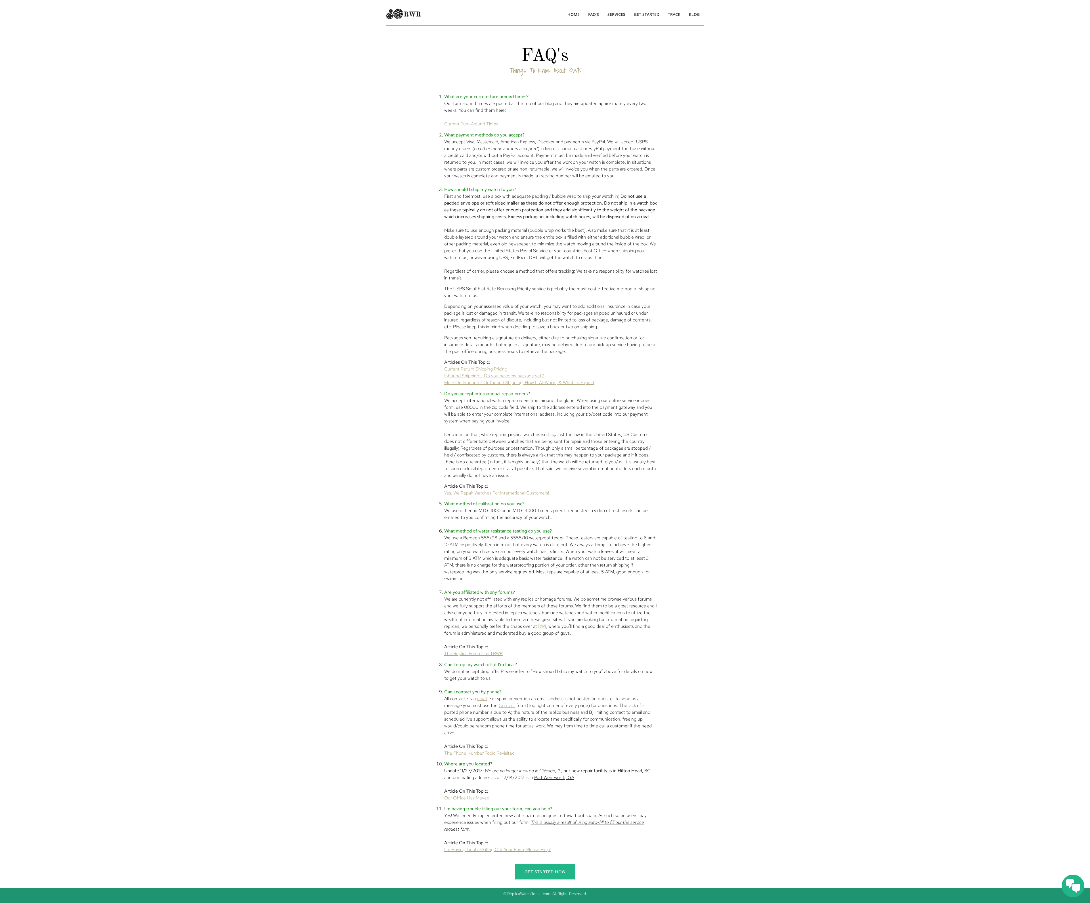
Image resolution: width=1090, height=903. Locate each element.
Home (573, 14)
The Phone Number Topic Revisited (479, 753)
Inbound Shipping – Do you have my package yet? (494, 376)
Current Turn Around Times (471, 124)
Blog (694, 14)
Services (616, 14)
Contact (507, 705)
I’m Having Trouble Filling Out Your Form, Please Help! (497, 850)
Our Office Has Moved (466, 798)
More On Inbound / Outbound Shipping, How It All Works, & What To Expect (519, 383)
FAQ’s (593, 14)
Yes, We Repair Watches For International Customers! (496, 493)
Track (674, 14)
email (482, 699)
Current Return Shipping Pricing (475, 369)
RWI (542, 626)
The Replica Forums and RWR (473, 653)
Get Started (646, 14)
